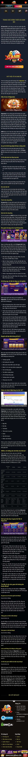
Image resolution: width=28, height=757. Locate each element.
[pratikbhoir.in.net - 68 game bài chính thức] (14, 2)
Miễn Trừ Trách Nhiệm (8, 744)
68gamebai (21, 80)
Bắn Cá (18, 739)
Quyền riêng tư (6, 741)
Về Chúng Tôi (6, 736)
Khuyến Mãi (19, 747)
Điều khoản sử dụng (7, 739)
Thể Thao (19, 741)
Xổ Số (18, 744)
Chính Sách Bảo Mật (7, 747)
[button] (2, 2)
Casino (18, 736)
